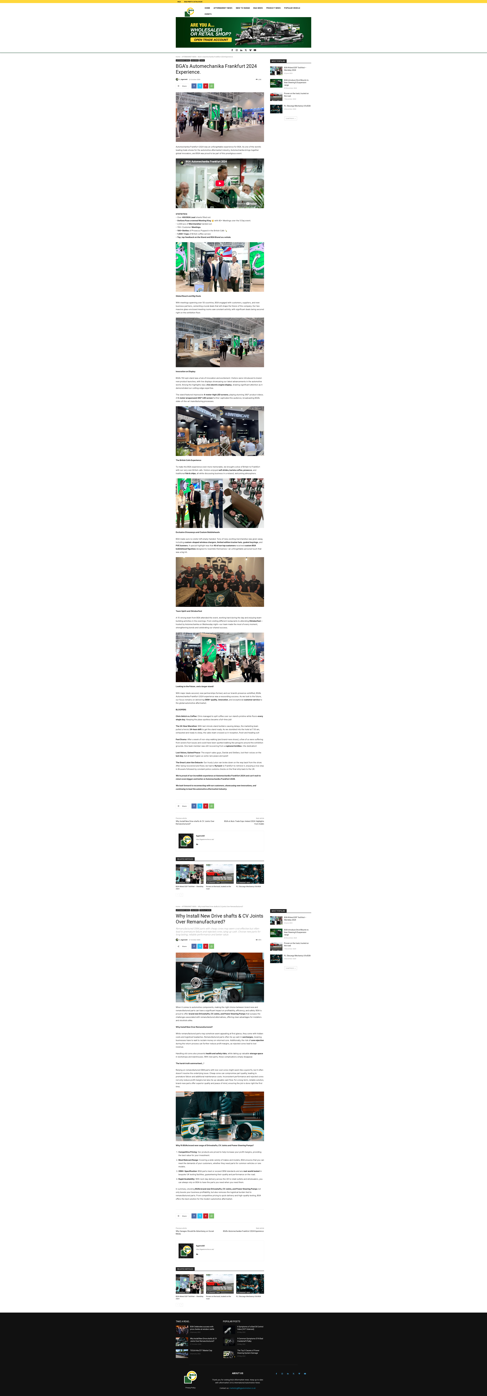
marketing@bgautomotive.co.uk (242, 1388)
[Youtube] (255, 50)
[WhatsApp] (211, 86)
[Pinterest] (205, 86)
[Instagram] (236, 50)
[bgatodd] (177, 79)
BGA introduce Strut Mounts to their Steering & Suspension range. (296, 82)
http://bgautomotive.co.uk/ (205, 839)
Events (202, 60)
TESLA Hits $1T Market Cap (201, 1350)
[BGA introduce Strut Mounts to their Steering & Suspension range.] (276, 83)
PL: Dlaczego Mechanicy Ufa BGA (248, 886)
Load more (290, 118)
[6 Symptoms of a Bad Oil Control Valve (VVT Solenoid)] (229, 1330)
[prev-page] (177, 895)
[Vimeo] (250, 50)
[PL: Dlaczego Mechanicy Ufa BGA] (250, 874)
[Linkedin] (241, 50)
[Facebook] (232, 50)
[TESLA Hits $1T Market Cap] (182, 1353)
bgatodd (184, 79)
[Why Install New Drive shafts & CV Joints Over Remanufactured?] (182, 1341)
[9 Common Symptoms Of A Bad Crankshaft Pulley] (229, 1341)
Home (178, 57)
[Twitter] (246, 50)
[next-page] (181, 895)
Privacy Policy (190, 1388)
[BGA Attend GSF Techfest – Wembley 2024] (190, 874)
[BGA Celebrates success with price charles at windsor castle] (182, 1330)
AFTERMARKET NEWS (189, 57)
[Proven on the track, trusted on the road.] (220, 874)
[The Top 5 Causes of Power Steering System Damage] (229, 1353)
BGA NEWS (194, 60)
